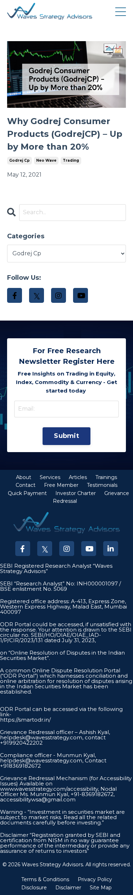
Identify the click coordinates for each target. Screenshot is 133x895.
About (23, 477)
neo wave (46, 160)
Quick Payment (27, 493)
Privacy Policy (95, 879)
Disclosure (34, 887)
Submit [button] (66, 436)
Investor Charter (75, 493)
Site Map (101, 887)
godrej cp (19, 160)
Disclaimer (68, 887)
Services (50, 477)
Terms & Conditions (45, 879)
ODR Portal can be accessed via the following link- (61, 711)
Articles (78, 477)
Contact (25, 485)
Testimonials (102, 485)
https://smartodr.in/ (25, 719)
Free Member (61, 485)
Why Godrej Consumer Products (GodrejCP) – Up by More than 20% (64, 134)
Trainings (106, 477)
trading (71, 160)
